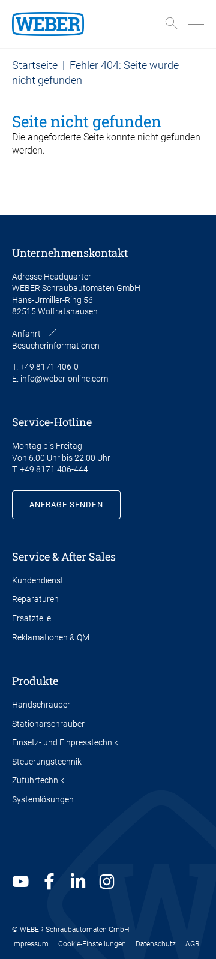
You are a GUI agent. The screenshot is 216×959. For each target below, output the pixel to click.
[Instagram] (106, 881)
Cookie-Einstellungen (92, 944)
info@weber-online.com (64, 378)
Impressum (30, 944)
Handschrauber (41, 704)
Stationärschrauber (48, 724)
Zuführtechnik (38, 780)
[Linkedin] (78, 881)
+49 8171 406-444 (54, 469)
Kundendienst (38, 580)
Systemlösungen (43, 799)
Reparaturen (35, 599)
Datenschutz (156, 944)
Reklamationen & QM (50, 637)
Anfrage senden (66, 504)
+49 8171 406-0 (49, 366)
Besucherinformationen (56, 345)
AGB (192, 944)
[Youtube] (20, 881)
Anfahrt (26, 333)
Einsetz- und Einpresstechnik (65, 742)
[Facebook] (49, 881)
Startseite (35, 65)
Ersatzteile (31, 618)
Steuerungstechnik (47, 761)
